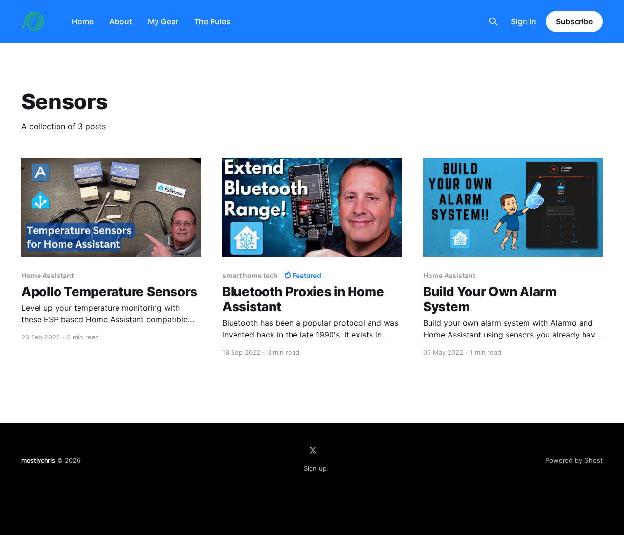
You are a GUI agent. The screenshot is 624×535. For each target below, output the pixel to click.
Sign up (315, 468)
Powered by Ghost (574, 460)
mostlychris (38, 460)
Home (83, 21)
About (120, 21)
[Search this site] (493, 21)
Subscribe (574, 21)
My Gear (163, 21)
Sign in (523, 21)
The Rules (212, 21)
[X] (313, 450)
